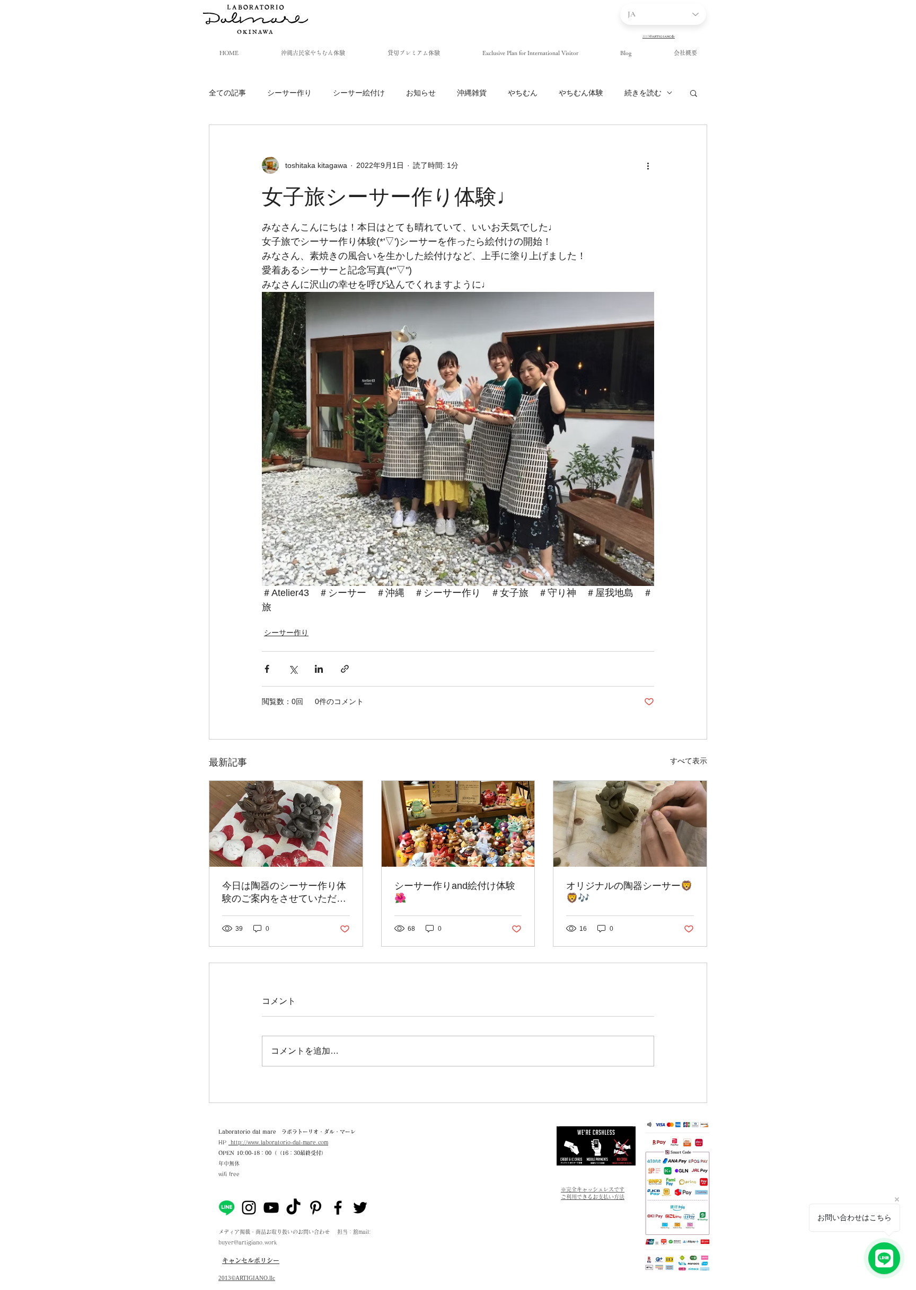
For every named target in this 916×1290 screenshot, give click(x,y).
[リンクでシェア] (345, 669)
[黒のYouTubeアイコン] (271, 1207)
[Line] (226, 1207)
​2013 (224, 1278)
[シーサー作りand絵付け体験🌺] (458, 824)
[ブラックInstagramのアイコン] (249, 1207)
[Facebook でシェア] (267, 669)
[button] (694, 92)
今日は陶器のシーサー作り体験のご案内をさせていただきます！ (284, 892)
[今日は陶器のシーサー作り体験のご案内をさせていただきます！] (286, 824)
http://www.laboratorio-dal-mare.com (278, 1142)
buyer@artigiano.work (247, 1242)
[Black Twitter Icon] (360, 1207)
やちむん (523, 92)
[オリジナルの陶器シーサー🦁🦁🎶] (630, 824)
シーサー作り (289, 92)
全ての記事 (227, 92)
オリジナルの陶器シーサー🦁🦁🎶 (629, 891)
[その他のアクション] (647, 165)
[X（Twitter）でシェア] (293, 669)
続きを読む (643, 92)
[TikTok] (293, 1207)
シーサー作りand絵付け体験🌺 (454, 891)
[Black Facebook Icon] (338, 1207)
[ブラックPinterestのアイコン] (315, 1207)
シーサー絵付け (359, 92)
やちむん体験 (581, 92)
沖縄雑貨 (472, 92)
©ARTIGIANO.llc (253, 1278)
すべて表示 (688, 761)
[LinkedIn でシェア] (319, 669)
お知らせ (421, 92)
